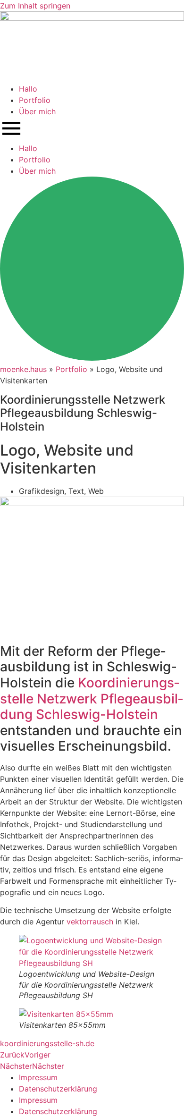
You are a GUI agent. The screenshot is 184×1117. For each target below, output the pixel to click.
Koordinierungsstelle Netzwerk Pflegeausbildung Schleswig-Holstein (91, 698)
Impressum (38, 1077)
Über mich (37, 111)
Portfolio (34, 100)
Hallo (28, 88)
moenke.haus (23, 369)
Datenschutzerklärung (58, 1088)
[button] (92, 130)
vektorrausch (90, 921)
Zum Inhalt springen (35, 5)
